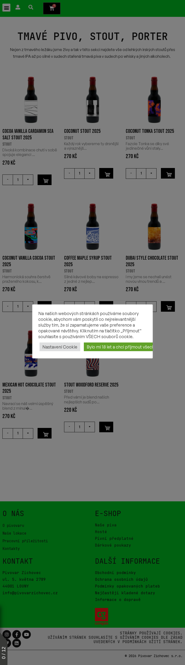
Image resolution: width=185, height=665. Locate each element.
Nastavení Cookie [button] (59, 346)
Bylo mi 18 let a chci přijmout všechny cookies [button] (131, 346)
